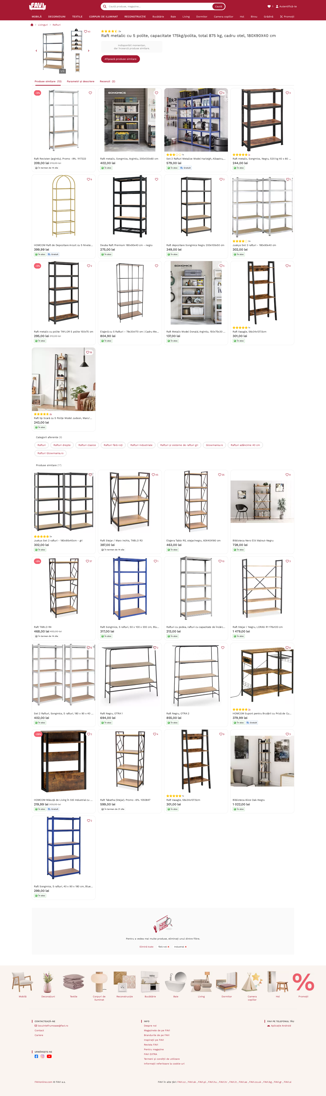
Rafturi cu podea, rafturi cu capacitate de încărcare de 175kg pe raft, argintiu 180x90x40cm (220, 627)
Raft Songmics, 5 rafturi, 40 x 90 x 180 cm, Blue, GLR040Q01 (70, 886)
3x (249, 709)
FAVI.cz (181, 1082)
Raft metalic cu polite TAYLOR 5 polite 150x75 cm (63, 331)
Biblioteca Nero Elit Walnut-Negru (253, 540)
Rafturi (57, 24)
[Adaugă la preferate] (90, 93)
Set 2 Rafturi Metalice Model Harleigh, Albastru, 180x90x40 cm (203, 158)
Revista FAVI (151, 1044)
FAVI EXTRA (150, 1054)
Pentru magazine (154, 1049)
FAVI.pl (202, 1082)
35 (223, 474)
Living (201, 996)
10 (223, 561)
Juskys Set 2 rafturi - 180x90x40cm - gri (58, 540)
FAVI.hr (223, 1082)
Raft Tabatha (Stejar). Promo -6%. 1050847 (125, 799)
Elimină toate (146, 946)
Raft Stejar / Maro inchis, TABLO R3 (121, 540)
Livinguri (43, 24)
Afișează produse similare (121, 59)
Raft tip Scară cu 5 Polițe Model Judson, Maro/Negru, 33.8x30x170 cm (75, 418)
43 (89, 31)
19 (91, 352)
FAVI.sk (192, 1082)
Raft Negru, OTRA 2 (177, 713)
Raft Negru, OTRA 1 (111, 713)
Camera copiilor (252, 998)
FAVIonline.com (43, 1082)
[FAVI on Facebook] (36, 1056)
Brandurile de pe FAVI (156, 1035)
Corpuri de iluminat (99, 998)
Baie (175, 996)
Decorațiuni (48, 996)
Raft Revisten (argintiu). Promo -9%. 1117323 (60, 158)
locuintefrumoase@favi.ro (53, 1025)
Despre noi (150, 1025)
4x (51, 414)
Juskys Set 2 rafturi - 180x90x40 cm (254, 245)
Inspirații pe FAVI (154, 1040)
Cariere (39, 1035)
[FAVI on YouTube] (49, 1056)
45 (156, 474)
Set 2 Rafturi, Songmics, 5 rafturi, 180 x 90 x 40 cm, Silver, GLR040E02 (76, 713)
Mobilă (22, 996)
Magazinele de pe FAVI (157, 1030)
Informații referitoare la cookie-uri (164, 1063)
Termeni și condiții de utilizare (162, 1059)
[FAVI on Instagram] (42, 1056)
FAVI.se (243, 1082)
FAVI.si (287, 1082)
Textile (73, 996)
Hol (278, 996)
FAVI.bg (268, 1082)
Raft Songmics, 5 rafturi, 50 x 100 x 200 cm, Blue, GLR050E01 (137, 627)
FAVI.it (233, 1082)
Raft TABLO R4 (42, 627)
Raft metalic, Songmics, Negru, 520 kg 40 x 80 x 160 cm (266, 158)
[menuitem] (37, 16)
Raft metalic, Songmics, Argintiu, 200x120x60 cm (129, 158)
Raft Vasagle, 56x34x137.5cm (249, 331)
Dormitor (227, 996)
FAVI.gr (278, 1082)
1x (249, 154)
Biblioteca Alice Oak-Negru (249, 799)
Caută (218, 6)
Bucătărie (150, 996)
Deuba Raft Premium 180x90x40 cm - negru (126, 245)
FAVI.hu (213, 1082)
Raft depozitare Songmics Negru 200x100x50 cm (195, 245)
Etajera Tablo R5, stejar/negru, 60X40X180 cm (193, 540)
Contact (39, 1030)
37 (90, 561)
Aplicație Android (281, 1025)
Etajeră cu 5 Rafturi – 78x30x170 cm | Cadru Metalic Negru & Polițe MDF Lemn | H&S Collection (157, 331)
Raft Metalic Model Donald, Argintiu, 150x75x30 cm (196, 331)
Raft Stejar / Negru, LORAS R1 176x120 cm (258, 627)
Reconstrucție (124, 996)
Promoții (303, 996)
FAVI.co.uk (255, 1082)
